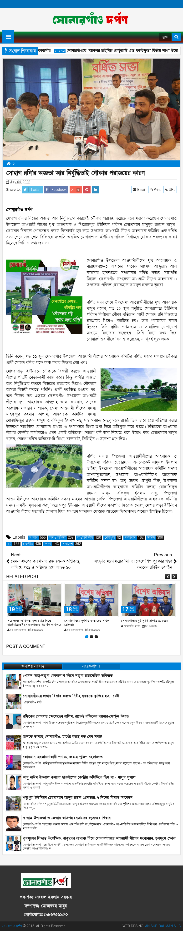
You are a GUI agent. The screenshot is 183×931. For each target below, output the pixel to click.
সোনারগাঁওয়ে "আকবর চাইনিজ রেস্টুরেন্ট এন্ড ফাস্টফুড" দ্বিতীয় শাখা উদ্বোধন (117, 50)
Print (157, 189)
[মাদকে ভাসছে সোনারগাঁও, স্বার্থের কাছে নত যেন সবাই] (13, 742)
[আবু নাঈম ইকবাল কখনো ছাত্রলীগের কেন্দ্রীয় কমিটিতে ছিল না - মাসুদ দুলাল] (13, 782)
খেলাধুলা (113, 538)
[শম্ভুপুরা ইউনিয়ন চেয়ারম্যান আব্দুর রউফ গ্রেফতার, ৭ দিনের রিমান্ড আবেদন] (13, 803)
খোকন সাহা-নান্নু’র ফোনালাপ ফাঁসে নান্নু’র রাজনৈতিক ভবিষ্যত (68, 675)
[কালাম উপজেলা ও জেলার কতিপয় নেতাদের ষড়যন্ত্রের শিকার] (13, 823)
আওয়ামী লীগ (89, 538)
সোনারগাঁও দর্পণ (12, 926)
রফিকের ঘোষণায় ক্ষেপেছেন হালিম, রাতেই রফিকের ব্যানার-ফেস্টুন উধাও (76, 716)
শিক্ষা (52, 544)
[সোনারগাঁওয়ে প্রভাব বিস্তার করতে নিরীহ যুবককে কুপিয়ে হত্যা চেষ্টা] (13, 701)
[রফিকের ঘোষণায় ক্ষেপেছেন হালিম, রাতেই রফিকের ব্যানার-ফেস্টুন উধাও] (13, 721)
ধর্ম (13, 544)
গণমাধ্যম (134, 538)
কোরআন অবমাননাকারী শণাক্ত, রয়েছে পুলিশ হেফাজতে (63, 757)
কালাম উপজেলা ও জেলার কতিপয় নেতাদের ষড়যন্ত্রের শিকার (67, 818)
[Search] (176, 37)
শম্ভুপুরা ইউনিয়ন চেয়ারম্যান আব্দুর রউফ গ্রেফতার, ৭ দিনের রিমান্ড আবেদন (77, 797)
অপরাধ (37, 538)
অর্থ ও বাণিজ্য (61, 538)
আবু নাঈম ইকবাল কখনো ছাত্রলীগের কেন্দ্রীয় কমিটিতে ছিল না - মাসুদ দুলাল (79, 777)
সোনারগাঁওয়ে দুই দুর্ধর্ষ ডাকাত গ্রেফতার (144, 621)
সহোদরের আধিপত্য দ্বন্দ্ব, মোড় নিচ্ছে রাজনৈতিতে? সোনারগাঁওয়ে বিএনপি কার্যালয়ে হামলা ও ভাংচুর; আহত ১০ (34, 625)
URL (171, 189)
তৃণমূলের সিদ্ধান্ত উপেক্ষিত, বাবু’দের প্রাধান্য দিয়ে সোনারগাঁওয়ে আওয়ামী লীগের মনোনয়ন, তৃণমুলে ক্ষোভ (99, 838)
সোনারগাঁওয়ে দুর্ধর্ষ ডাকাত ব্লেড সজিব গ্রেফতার (86, 623)
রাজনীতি (32, 544)
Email (141, 189)
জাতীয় (155, 538)
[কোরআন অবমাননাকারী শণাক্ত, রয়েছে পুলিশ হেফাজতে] (13, 762)
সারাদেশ (71, 544)
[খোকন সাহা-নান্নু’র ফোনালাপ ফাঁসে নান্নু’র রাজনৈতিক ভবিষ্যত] (13, 681)
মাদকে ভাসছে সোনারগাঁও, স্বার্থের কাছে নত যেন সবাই (62, 736)
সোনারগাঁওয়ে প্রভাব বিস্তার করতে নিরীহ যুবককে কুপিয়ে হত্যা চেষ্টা (71, 696)
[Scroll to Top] (176, 924)
